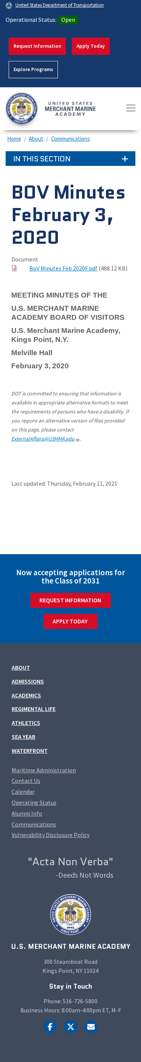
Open (68, 19)
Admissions (28, 681)
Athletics (26, 722)
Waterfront (30, 750)
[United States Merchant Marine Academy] (34, 108)
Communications (70, 138)
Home (14, 138)
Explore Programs (33, 69)
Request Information (37, 46)
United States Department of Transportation (59, 5)
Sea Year (23, 736)
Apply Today (91, 46)
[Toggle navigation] (131, 108)
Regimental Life (34, 709)
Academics (26, 695)
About (36, 138)
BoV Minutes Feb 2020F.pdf (63, 268)
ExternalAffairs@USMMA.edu (42, 438)
